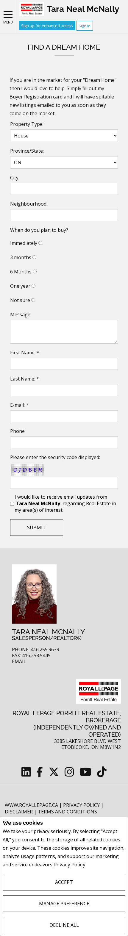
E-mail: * (19, 405)
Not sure (20, 300)
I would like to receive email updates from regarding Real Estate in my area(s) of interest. (65, 503)
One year (20, 286)
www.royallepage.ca (31, 805)
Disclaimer (19, 811)
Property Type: (26, 124)
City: (14, 177)
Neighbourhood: (28, 204)
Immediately (23, 243)
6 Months (21, 271)
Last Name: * (24, 378)
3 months (20, 257)
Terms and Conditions (67, 811)
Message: (20, 314)
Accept (64, 882)
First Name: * (24, 352)
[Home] (31, 9)
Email (19, 661)
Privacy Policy (69, 865)
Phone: (18, 431)
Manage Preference (64, 903)
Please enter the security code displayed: (55, 457)
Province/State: (27, 151)
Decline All (64, 925)
